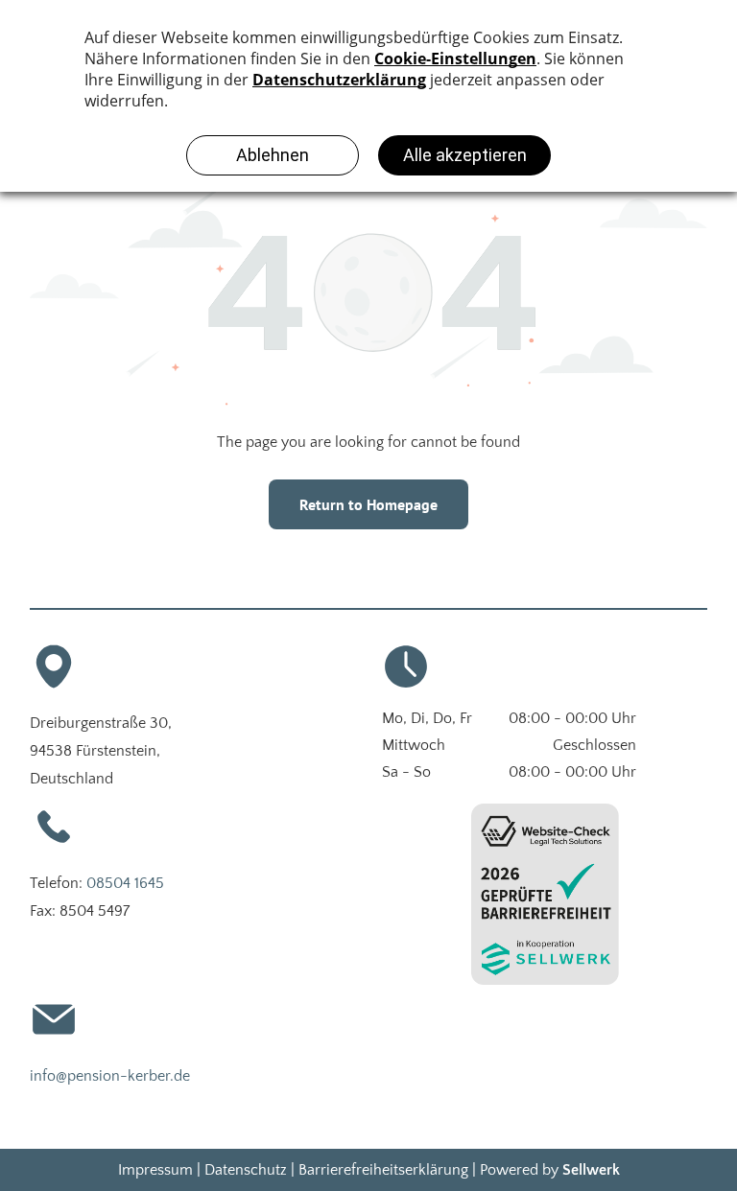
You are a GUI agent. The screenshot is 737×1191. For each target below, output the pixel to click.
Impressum (155, 1170)
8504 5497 (94, 911)
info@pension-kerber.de (110, 1076)
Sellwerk (591, 1170)
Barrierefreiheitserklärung (383, 1170)
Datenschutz (245, 1170)
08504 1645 (125, 883)
